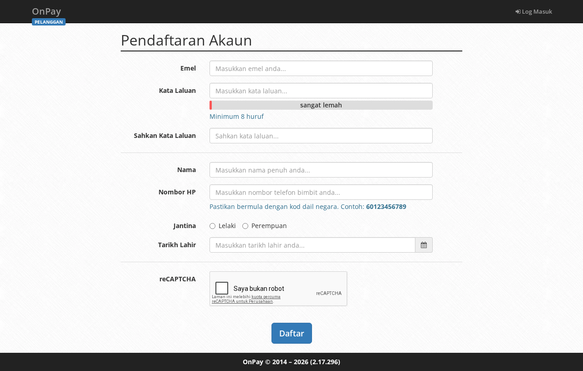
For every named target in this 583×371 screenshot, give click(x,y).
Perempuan (269, 225)
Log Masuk (536, 11)
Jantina (185, 225)
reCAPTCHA (177, 278)
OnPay (47, 14)
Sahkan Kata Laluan (165, 135)
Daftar (291, 333)
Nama (186, 169)
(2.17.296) (325, 361)
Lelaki (227, 225)
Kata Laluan (177, 90)
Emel (188, 68)
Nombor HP (177, 192)
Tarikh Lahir (177, 244)
